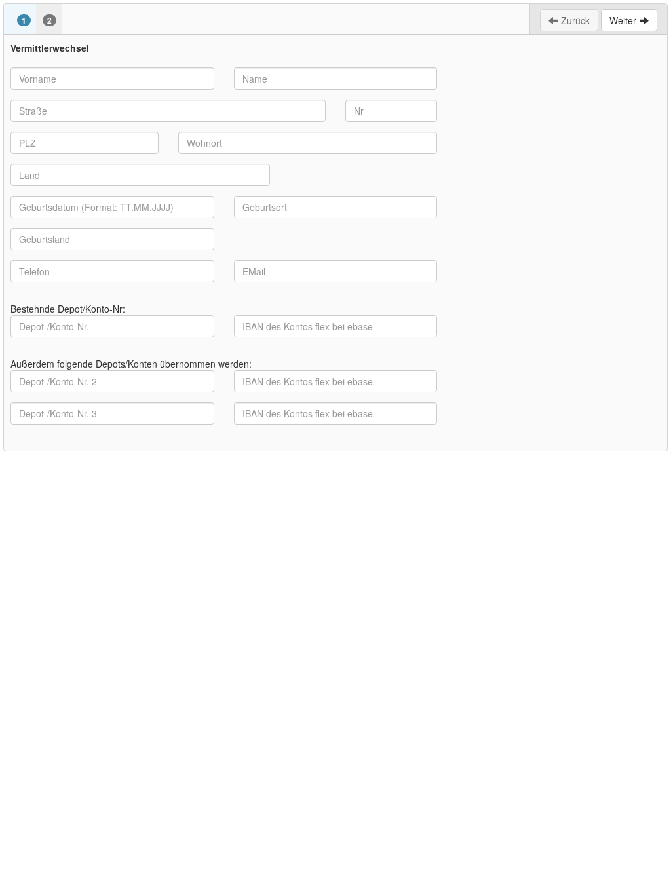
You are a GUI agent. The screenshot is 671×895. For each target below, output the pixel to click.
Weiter (622, 20)
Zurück (575, 20)
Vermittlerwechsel (49, 47)
